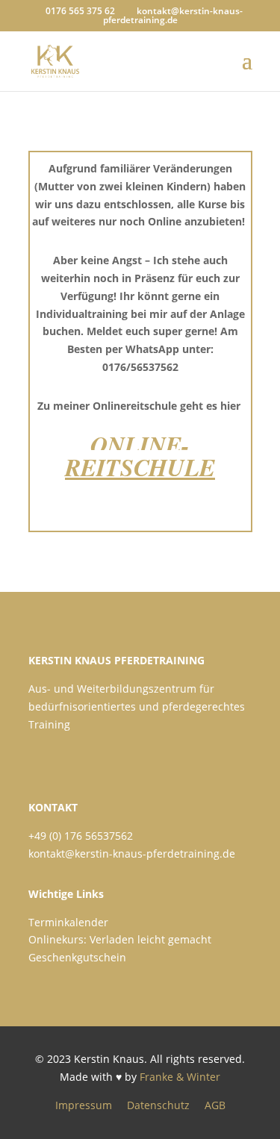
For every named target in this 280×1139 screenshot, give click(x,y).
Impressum (83, 1105)
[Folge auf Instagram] (79, 755)
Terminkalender (68, 922)
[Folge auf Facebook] (43, 755)
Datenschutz (158, 1105)
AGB (215, 1105)
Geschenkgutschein (77, 957)
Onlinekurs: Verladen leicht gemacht (119, 939)
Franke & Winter (180, 1077)
